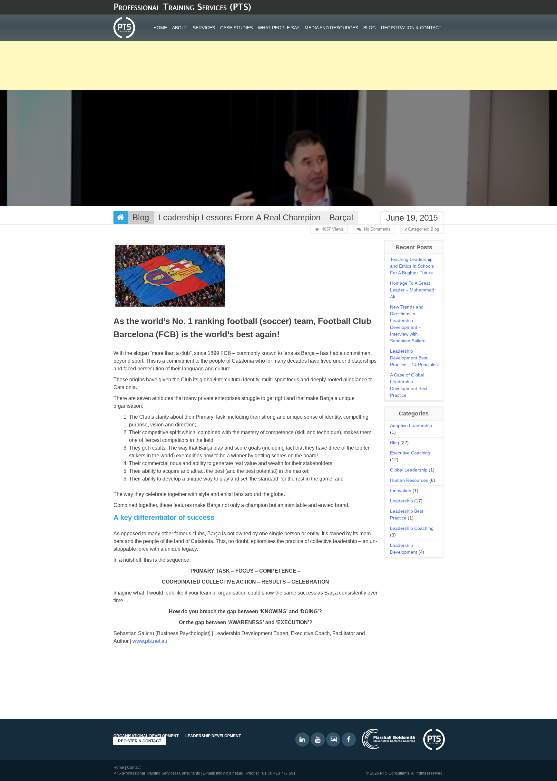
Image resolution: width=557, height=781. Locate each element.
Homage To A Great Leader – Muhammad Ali (412, 290)
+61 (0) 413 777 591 (278, 773)
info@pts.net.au (229, 773)
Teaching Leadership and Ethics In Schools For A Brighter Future (412, 266)
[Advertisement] (193, 45)
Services (204, 27)
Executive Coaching (410, 452)
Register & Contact (139, 741)
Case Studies (236, 27)
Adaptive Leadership (411, 425)
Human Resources (409, 480)
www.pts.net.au (149, 641)
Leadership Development (213, 736)
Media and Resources (331, 27)
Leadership (401, 500)
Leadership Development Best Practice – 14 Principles (414, 357)
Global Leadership (408, 469)
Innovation (400, 490)
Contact (134, 767)
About (180, 27)
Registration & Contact (411, 27)
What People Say (278, 27)
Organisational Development (146, 736)
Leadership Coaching (412, 528)
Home (160, 27)
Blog (369, 27)
